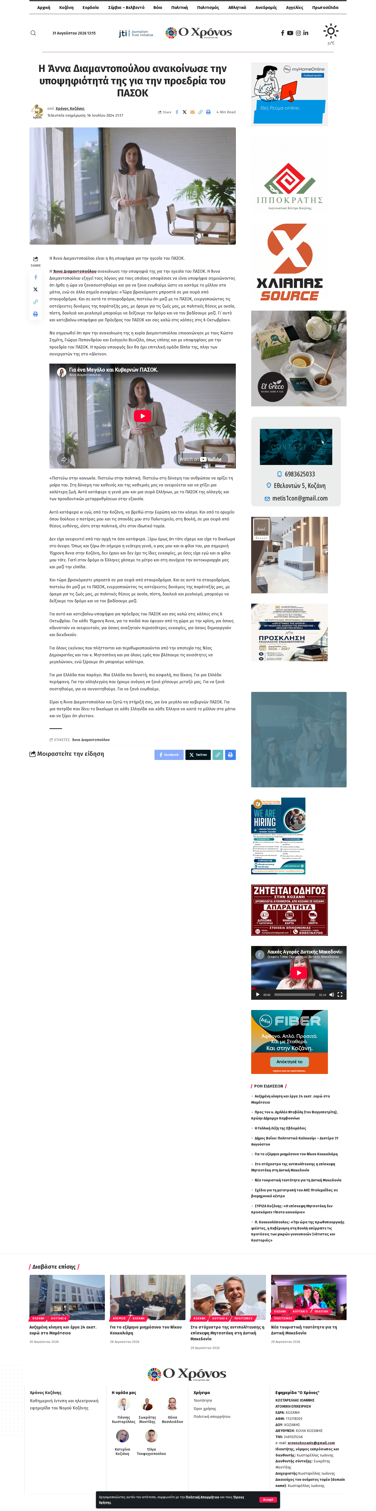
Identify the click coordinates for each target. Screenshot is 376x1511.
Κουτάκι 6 (58, 1318)
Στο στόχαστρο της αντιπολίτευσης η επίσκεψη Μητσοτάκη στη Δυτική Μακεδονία (227, 1333)
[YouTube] (290, 33)
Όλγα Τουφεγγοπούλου (151, 1452)
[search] (33, 33)
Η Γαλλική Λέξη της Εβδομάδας (280, 1128)
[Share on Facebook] (176, 112)
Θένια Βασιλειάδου (172, 1420)
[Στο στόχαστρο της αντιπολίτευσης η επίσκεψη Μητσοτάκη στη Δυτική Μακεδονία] (228, 1297)
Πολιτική (321, 1311)
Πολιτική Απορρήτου (202, 1497)
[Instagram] (298, 33)
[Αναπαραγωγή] (257, 994)
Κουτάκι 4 (219, 1318)
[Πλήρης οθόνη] (339, 994)
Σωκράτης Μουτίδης (147, 1420)
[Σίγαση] (331, 994)
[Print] (208, 112)
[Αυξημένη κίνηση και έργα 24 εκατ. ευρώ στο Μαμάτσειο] (67, 1297)
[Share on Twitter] (184, 112)
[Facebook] (283, 33)
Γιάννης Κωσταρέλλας (123, 1420)
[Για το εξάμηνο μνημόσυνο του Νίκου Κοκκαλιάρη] (147, 1297)
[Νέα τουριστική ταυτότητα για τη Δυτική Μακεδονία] (309, 1297)
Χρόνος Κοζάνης (70, 108)
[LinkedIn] (305, 33)
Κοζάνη (38, 1318)
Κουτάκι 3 (300, 1311)
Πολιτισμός (244, 1318)
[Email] (192, 112)
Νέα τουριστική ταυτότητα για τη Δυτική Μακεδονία (298, 1180)
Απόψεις (119, 1318)
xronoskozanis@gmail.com (311, 1443)
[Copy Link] (200, 112)
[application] (299, 973)
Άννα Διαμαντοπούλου (74, 271)
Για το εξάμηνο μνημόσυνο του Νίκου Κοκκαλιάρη (296, 1154)
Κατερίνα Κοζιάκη (122, 1452)
